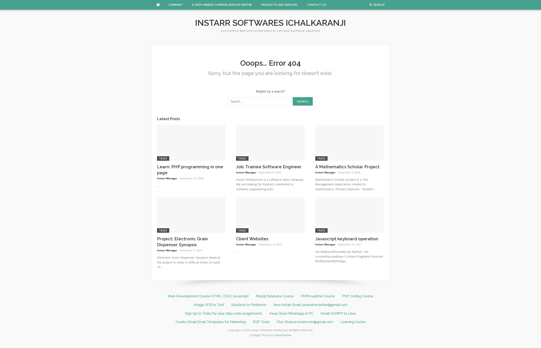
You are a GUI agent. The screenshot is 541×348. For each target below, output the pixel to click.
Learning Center (353, 322)
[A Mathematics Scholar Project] (349, 142)
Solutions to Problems (248, 305)
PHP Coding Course (357, 296)
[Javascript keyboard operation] (349, 214)
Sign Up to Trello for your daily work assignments (223, 313)
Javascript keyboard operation (346, 238)
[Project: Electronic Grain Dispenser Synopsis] (191, 214)
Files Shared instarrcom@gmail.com (305, 322)
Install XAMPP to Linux (338, 313)
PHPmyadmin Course (318, 296)
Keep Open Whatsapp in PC (291, 313)
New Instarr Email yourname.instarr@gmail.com (310, 305)
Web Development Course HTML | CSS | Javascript (208, 296)
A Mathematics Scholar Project (347, 166)
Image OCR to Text (209, 305)
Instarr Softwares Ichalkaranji (270, 23)
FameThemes (283, 335)
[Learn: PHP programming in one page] (191, 142)
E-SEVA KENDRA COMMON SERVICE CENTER (222, 4)
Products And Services (279, 4)
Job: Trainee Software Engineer (269, 166)
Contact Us (316, 4)
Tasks (163, 158)
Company (176, 4)
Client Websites (252, 238)
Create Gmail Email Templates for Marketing (211, 322)
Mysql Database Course (275, 296)
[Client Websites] (270, 214)
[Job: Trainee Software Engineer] (270, 142)
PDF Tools (261, 322)
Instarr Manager (167, 178)
